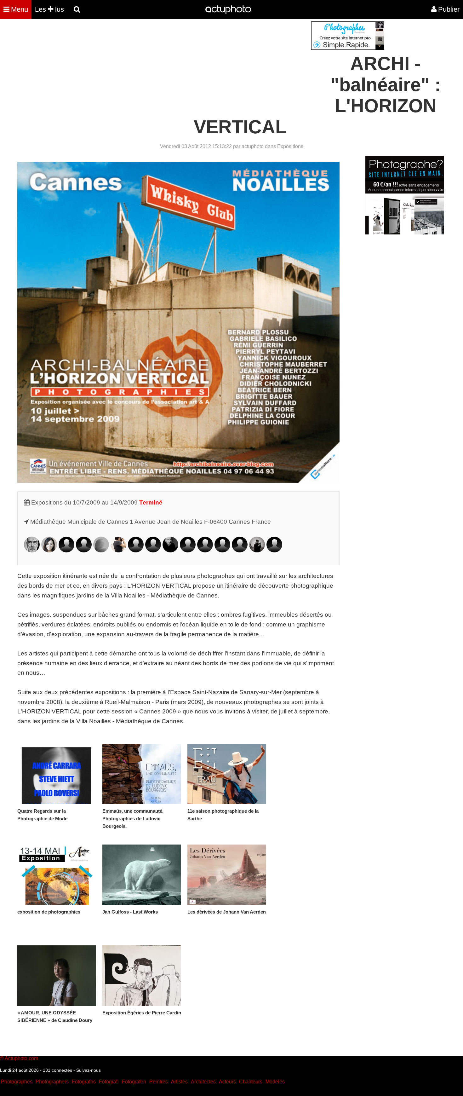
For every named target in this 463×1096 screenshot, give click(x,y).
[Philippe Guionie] (170, 550)
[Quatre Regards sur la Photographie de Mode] (56, 774)
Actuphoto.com (21, 1058)
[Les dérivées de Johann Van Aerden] (226, 875)
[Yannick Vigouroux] (274, 550)
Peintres (158, 1081)
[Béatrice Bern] (66, 550)
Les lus (49, 9)
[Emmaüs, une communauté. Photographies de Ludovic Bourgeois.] (141, 774)
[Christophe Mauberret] (205, 550)
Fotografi (109, 1081)
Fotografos (84, 1081)
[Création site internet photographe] (347, 48)
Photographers (52, 1081)
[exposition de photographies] (56, 875)
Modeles (275, 1081)
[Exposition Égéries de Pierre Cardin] (141, 975)
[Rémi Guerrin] (153, 550)
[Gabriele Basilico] (32, 550)
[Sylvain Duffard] (136, 550)
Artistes (179, 1081)
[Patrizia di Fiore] (118, 550)
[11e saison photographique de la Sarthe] (226, 774)
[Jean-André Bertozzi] (84, 550)
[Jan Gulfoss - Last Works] (141, 875)
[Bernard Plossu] (257, 550)
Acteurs (227, 1081)
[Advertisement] (193, 65)
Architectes (203, 1081)
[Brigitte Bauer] (49, 550)
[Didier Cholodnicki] (101, 550)
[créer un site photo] (404, 232)
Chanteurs (250, 1081)
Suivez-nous (88, 1070)
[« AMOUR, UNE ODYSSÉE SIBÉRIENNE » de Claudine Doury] (56, 975)
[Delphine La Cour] (188, 550)
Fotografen (134, 1081)
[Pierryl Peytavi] (240, 550)
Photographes (16, 1081)
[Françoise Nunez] (222, 550)
